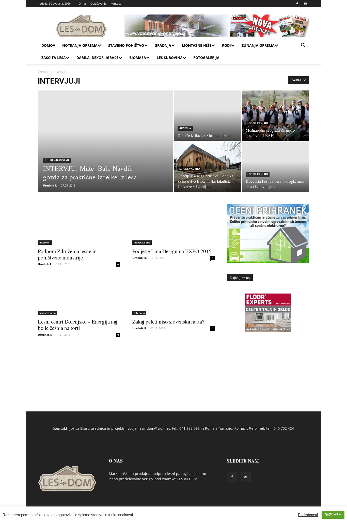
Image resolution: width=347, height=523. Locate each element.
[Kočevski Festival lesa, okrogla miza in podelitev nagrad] (275, 167)
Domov (48, 45)
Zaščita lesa (53, 57)
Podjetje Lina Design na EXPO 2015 (172, 251)
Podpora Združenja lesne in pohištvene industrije (67, 254)
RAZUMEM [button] (333, 515)
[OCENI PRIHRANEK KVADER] (268, 261)
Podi (226, 45)
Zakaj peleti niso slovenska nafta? (168, 321)
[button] (303, 45)
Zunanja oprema (258, 45)
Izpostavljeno (257, 123)
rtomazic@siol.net (249, 428)
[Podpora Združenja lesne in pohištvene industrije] (79, 224)
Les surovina (170, 57)
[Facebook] (297, 3)
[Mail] (305, 3)
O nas (82, 3)
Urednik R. (50, 185)
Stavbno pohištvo (126, 45)
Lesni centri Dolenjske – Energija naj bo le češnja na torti (77, 324)
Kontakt (116, 3)
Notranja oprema (80, 45)
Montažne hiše (196, 45)
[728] (268, 330)
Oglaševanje (98, 3)
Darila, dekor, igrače (97, 57)
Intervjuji (44, 242)
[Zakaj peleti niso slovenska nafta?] (173, 294)
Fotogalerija (206, 57)
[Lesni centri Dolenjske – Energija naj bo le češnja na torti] (79, 294)
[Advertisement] (268, 362)
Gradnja (163, 45)
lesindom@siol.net (154, 428)
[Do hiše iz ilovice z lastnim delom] (207, 115)
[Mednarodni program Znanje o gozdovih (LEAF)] (275, 115)
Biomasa (137, 57)
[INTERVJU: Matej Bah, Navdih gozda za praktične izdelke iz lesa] (105, 148)
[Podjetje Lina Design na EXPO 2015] (173, 224)
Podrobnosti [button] (308, 515)
